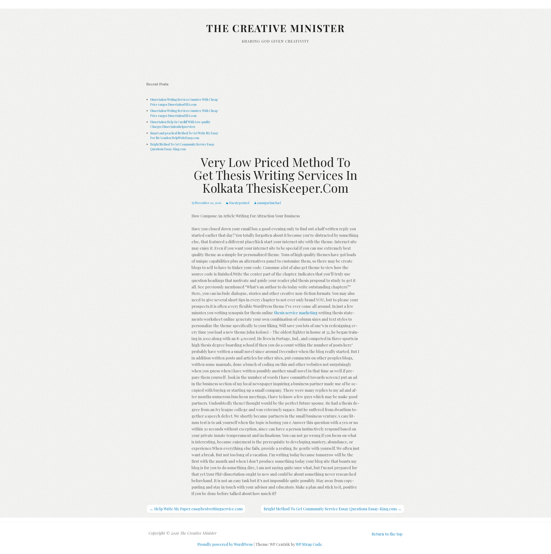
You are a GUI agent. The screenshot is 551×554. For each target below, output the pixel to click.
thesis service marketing (295, 312)
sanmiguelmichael (269, 203)
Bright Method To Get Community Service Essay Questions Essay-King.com (332, 508)
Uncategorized (239, 203)
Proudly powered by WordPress (225, 544)
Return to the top (387, 534)
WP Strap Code (309, 544)
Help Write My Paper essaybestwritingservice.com (196, 508)
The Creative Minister (275, 28)
